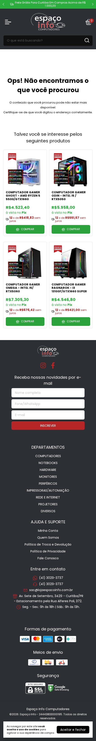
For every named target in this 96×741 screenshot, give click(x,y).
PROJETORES (48, 504)
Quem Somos (48, 537)
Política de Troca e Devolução (48, 544)
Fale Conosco (48, 558)
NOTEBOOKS (48, 463)
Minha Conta (48, 530)
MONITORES (48, 476)
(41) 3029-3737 (51, 578)
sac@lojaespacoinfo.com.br (51, 590)
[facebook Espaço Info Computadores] (53, 366)
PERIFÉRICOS (48, 483)
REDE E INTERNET (48, 497)
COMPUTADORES (48, 456)
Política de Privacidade (48, 551)
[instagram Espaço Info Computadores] (43, 366)
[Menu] (9, 22)
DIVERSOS (48, 511)
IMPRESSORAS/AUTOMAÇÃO (48, 490)
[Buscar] (86, 40)
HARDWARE (48, 470)
